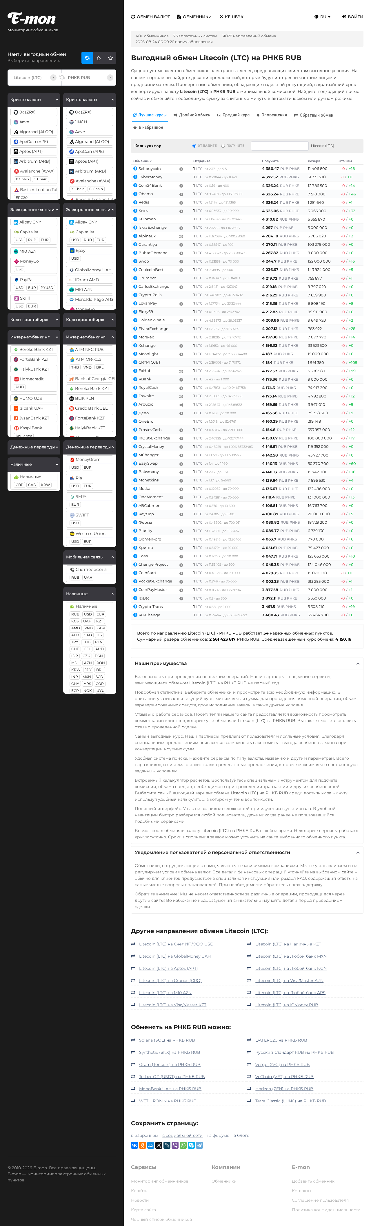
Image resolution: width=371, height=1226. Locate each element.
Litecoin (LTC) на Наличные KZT (288, 944)
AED (75, 635)
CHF (75, 649)
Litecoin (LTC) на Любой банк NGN (291, 968)
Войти (355, 16)
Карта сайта (143, 1210)
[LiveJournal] (166, 1145)
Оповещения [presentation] (274, 115)
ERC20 (22, 197)
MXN (87, 677)
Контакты (301, 1191)
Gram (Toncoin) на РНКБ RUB (170, 1064)
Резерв (314, 161)
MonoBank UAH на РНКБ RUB (170, 1088)
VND (87, 367)
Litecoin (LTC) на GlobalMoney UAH (175, 956)
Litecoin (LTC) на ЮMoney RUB (286, 1004)
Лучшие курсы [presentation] (152, 115)
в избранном (144, 1135)
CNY (75, 683)
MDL (75, 663)
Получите (235, 146)
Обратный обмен (316, 115)
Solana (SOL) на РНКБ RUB (167, 1040)
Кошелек (24, 436)
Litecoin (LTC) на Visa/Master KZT (172, 1004)
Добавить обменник (313, 1181)
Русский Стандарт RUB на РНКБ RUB (294, 1052)
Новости (140, 1200)
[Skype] (191, 1145)
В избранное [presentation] (151, 127)
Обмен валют (153, 16)
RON (101, 663)
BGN (99, 656)
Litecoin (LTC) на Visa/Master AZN (289, 980)
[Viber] (175, 1145)
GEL (87, 649)
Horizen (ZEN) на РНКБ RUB (284, 1088)
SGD (99, 677)
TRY (74, 642)
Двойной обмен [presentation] (194, 115)
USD (19, 240)
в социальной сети (182, 1135)
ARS (87, 683)
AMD (75, 628)
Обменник (142, 161)
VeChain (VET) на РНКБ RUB (284, 1076)
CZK (86, 656)
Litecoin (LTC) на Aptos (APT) (168, 968)
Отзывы (345, 161)
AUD (99, 649)
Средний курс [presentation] (236, 115)
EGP (75, 690)
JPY (88, 670)
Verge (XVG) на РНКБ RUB (282, 1064)
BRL (99, 367)
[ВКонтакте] (134, 1145)
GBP (19, 485)
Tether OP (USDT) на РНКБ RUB (172, 1076)
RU (323, 16)
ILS (99, 635)
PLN (99, 642)
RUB (32, 240)
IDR (74, 656)
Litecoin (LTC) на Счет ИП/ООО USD (176, 944)
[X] (158, 1145)
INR (74, 677)
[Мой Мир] (150, 1145)
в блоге (242, 1135)
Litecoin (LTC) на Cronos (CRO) (170, 980)
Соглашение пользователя (320, 1200)
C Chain (40, 179)
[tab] (150, 115)
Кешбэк (234, 16)
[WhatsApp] (183, 1145)
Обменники (197, 16)
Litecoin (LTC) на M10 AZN (165, 992)
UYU (101, 690)
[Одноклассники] (142, 1145)
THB (75, 367)
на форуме (218, 1135)
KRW (45, 485)
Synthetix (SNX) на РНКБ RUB (169, 1052)
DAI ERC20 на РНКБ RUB (281, 1040)
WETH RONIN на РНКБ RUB (168, 1101)
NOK (87, 690)
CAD (32, 485)
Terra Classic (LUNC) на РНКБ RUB (290, 1101)
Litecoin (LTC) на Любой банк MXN (291, 956)
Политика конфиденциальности (326, 1210)
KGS (75, 621)
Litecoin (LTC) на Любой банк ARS (290, 992)
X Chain (22, 179)
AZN (88, 663)
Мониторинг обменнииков (159, 1181)
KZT (99, 621)
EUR (45, 240)
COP (100, 683)
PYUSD (47, 287)
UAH (88, 577)
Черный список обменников (161, 1219)
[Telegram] (199, 1145)
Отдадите (207, 146)
